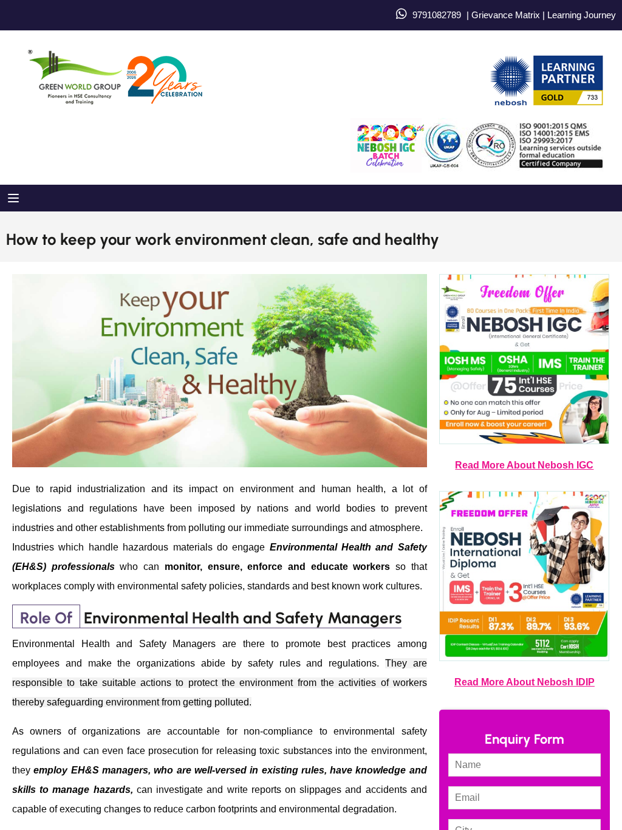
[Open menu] (15, 198)
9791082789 (436, 15)
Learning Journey (580, 15)
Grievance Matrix (505, 15)
